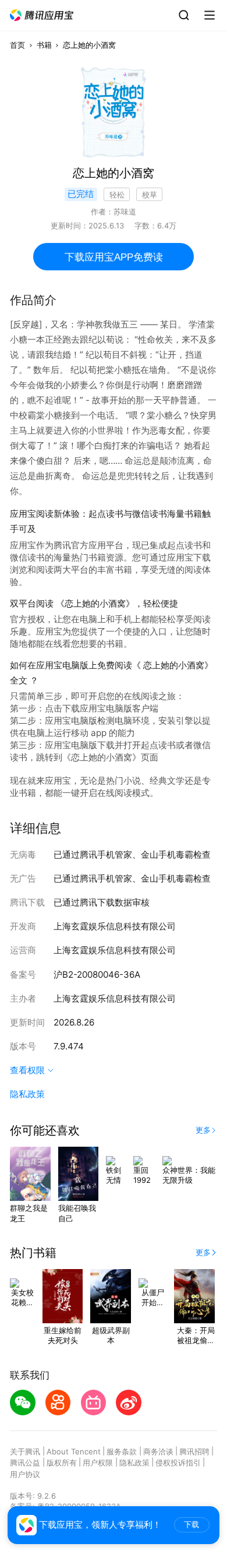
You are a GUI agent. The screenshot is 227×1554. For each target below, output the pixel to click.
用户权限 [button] (98, 1462)
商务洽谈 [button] (158, 1451)
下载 (191, 1524)
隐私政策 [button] (27, 1094)
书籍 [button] (44, 45)
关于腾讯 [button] (25, 1451)
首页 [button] (17, 45)
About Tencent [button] (74, 1451)
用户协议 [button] (25, 1474)
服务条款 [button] (122, 1451)
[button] (42, 15)
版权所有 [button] (62, 1462)
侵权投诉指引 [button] (178, 1462)
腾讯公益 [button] (25, 1462)
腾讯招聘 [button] (194, 1451)
